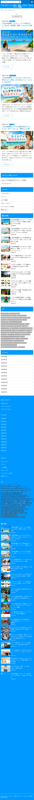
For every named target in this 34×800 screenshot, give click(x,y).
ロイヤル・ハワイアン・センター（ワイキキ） (11, 342)
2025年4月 (4, 369)
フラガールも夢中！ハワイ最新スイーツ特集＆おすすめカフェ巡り (21, 266)
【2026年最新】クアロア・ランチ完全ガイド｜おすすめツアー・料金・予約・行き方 (21, 676)
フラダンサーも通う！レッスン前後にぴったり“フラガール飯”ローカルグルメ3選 (21, 283)
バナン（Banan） (5, 332)
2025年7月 (4, 359)
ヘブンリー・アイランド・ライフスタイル (10, 336)
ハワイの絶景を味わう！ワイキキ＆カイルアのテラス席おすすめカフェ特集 (21, 258)
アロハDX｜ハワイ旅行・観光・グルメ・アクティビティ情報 (17, 6)
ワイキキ (24, 342)
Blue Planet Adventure (14, 313)
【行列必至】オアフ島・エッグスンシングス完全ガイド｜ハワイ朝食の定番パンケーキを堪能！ (21, 661)
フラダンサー (11, 334)
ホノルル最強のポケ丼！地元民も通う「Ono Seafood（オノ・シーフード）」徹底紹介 (21, 622)
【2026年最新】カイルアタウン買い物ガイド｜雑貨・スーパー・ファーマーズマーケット (21, 249)
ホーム (3, 10)
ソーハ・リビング (5, 328)
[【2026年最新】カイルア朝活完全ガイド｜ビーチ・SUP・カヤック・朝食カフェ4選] (17, 148)
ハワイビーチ (8, 330)
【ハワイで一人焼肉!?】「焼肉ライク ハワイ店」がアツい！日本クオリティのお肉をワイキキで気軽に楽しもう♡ (21, 637)
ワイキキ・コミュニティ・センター (8, 344)
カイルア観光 (25, 326)
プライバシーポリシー (6, 409)
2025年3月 (4, 372)
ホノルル (22, 336)
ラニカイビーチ (24, 338)
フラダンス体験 (18, 334)
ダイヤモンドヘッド (14, 328)
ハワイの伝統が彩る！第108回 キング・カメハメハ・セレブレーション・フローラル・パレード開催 (21, 606)
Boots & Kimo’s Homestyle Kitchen (8, 315)
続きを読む (7, 66)
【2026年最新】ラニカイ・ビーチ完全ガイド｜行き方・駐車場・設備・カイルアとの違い (17, 25)
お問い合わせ (4, 403)
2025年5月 (4, 366)
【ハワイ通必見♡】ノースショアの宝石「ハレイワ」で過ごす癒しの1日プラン (21, 644)
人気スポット (21, 347)
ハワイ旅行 (14, 330)
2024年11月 (4, 382)
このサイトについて (6, 406)
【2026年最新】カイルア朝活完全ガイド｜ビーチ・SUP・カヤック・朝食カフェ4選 (21, 240)
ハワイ (2, 330)
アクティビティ (5, 193)
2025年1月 (4, 379)
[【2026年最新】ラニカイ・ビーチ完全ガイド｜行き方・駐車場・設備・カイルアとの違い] (17, 50)
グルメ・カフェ (5, 203)
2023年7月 (4, 392)
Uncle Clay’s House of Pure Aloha (14, 319)
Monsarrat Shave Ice (17, 317)
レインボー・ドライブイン (7, 340)
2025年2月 (4, 376)
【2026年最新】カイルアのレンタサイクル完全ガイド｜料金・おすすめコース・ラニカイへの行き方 (17, 80)
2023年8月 (4, 388)
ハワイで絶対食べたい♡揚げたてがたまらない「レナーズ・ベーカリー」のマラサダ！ (21, 653)
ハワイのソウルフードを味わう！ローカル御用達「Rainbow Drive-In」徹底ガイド (21, 629)
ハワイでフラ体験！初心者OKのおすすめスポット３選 (21, 291)
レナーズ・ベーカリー (18, 340)
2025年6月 (4, 363)
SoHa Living (3, 319)
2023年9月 (4, 385)
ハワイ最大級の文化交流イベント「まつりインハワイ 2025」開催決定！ (21, 613)
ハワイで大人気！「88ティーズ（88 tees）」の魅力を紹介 (20, 668)
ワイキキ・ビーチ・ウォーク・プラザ (9, 347)
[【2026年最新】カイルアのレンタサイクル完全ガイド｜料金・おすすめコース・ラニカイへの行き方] (17, 101)
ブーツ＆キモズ (26, 334)
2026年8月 (4, 356)
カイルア (3, 326)
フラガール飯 (4, 334)
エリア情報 (4, 200)
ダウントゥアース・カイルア (26, 328)
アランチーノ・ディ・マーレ (15, 321)
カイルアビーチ (17, 326)
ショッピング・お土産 (7, 206)
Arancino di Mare (4, 313)
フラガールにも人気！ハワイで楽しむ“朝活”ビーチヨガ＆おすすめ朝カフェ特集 (21, 274)
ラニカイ (18, 338)
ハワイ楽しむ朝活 (22, 330)
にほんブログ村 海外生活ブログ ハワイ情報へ (14, 180)
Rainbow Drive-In (26, 317)
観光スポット (5, 209)
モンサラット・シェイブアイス (7, 338)
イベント (3, 196)
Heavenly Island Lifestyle (6, 317)
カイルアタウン (9, 326)
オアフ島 (27, 324)
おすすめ (24, 319)
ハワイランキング (6, 183)
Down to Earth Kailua (21, 315)
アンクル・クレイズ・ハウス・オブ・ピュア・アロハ (12, 324)
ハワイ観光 (29, 330)
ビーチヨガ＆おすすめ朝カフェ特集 (17, 332)
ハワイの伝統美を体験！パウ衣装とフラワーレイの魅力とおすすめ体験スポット (21, 300)
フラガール (28, 332)
